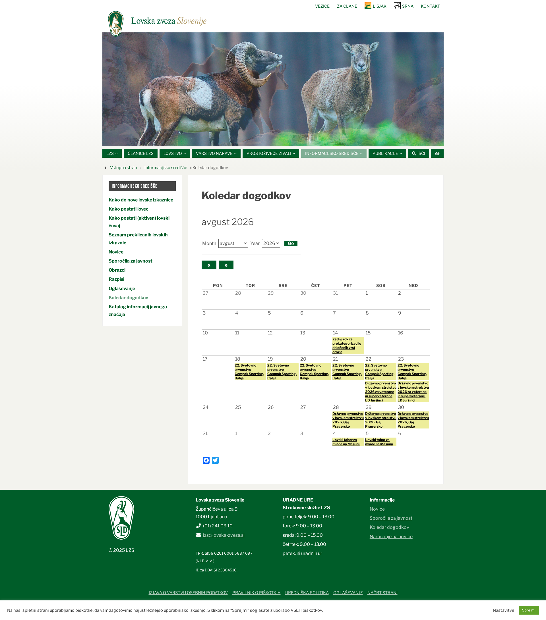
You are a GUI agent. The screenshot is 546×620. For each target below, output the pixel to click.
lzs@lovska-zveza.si (224, 535)
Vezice (322, 6)
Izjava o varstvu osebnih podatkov (188, 592)
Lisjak (379, 6)
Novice (116, 252)
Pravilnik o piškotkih (256, 592)
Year (255, 243)
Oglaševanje (122, 288)
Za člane (347, 6)
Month (209, 243)
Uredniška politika (307, 592)
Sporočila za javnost (130, 261)
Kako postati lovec (128, 209)
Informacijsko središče (165, 167)
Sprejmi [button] (528, 610)
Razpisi (116, 279)
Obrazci (117, 270)
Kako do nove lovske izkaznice (141, 200)
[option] (273, 89)
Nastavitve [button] (503, 610)
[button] (256, 139)
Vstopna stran (123, 167)
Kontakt (430, 6)
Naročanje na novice (391, 536)
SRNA (407, 6)
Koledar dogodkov (128, 297)
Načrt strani (382, 592)
